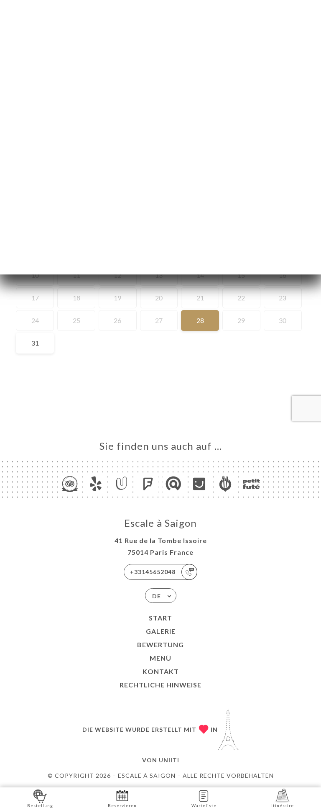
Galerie (161, 631)
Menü (160, 658)
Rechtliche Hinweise (160, 685)
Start (160, 618)
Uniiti (169, 760)
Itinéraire (282, 805)
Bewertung (160, 645)
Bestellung (40, 805)
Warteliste (204, 805)
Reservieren (122, 805)
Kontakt (161, 671)
